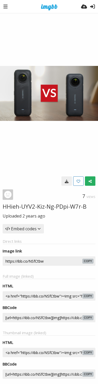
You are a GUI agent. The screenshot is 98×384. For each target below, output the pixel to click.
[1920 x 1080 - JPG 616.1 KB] (66, 181)
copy (88, 261)
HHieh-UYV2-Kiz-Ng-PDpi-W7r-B (45, 206)
